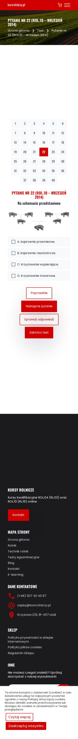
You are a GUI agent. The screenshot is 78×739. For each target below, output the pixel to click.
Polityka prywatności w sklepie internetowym (30, 640)
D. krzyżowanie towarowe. (36, 276)
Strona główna (18, 30)
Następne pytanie (39, 306)
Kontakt (18, 515)
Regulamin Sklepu (21, 653)
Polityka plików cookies (25, 647)
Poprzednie (39, 293)
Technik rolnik (18, 552)
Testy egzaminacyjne (23, 557)
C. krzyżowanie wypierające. (38, 264)
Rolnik (12, 546)
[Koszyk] (60, 5)
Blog (11, 563)
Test (40, 30)
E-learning (15, 575)
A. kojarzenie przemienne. (36, 242)
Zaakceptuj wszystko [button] (26, 725)
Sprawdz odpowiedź (39, 319)
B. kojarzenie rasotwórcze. (36, 253)
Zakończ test (39, 332)
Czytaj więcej (19, 717)
